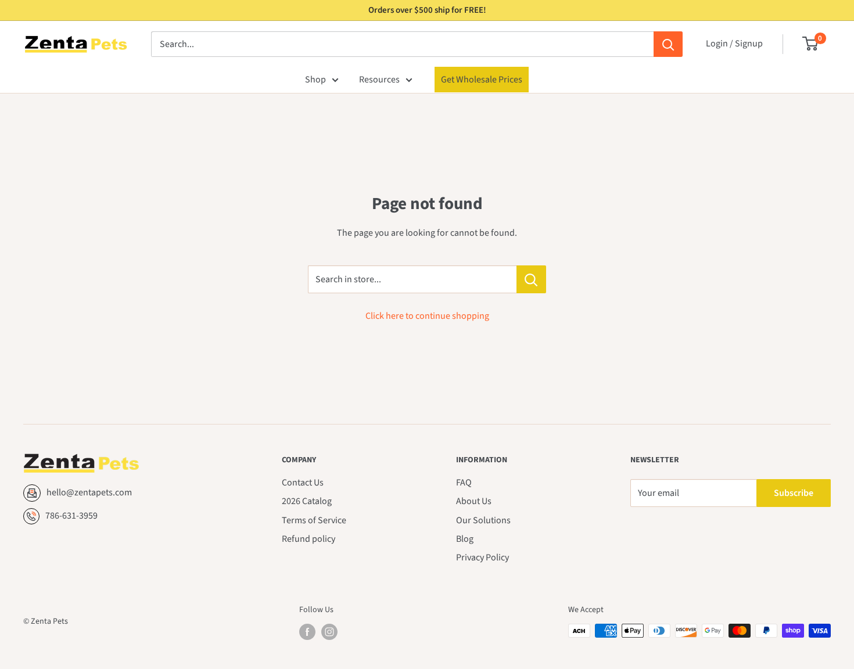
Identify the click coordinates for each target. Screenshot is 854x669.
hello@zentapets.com (89, 492)
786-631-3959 (71, 515)
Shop (315, 79)
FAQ (464, 482)
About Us (473, 501)
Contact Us (303, 482)
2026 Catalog (307, 501)
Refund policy (308, 539)
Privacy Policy (482, 557)
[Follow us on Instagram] (329, 632)
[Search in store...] (531, 279)
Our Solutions (483, 520)
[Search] (668, 44)
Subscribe (793, 493)
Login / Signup (734, 43)
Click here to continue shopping (427, 316)
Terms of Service (314, 520)
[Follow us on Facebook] (307, 632)
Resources (379, 79)
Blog (464, 539)
